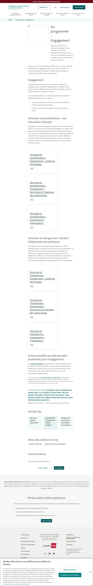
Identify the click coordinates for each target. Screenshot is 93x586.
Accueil (10, 20)
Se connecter (64, 7)
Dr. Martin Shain (55, 392)
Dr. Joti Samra (44, 392)
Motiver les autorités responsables (34, 420)
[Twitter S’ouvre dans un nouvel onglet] (45, 553)
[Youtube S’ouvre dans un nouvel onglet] (54, 553)
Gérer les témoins (70, 570)
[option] (35, 444)
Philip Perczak (49, 395)
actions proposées (37, 364)
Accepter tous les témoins (70, 575)
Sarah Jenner (59, 395)
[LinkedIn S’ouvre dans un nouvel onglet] (50, 553)
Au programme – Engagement (24, 20)
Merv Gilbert (39, 395)
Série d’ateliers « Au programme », (52, 377)
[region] (46, 572)
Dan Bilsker (51, 390)
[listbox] (47, 444)
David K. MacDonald (62, 390)
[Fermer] (90, 572)
